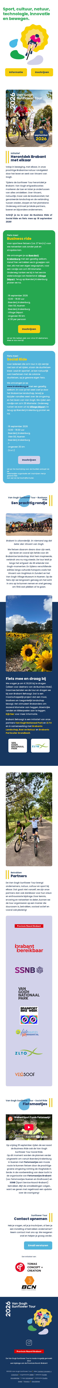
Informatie (16, 72)
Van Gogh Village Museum (20, 576)
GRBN (31, 1375)
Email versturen (38, 1245)
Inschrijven (42, 72)
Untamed (29, 1378)
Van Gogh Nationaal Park (29, 722)
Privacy (27, 1381)
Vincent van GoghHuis (20, 573)
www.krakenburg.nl (17, 386)
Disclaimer (36, 1381)
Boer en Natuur (27, 729)
